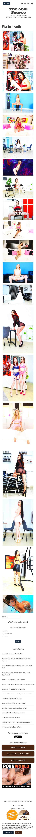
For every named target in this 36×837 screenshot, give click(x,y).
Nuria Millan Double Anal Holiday (12, 654)
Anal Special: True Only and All (18, 754)
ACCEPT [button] (18, 832)
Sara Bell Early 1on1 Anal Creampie (13, 713)
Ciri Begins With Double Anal (11, 717)
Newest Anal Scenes (18, 747)
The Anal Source (18, 11)
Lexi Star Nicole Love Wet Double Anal (14, 708)
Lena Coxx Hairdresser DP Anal (12, 699)
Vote (18, 641)
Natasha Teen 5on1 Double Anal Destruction (16, 722)
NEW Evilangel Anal (18, 760)
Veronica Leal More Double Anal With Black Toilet (18, 684)
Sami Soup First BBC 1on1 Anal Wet (13, 689)
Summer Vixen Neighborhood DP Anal (14, 703)
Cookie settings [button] (8, 832)
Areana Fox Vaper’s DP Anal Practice (13, 680)
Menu (7, 3)
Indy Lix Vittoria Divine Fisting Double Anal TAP (17, 694)
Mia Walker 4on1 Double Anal (11, 727)
